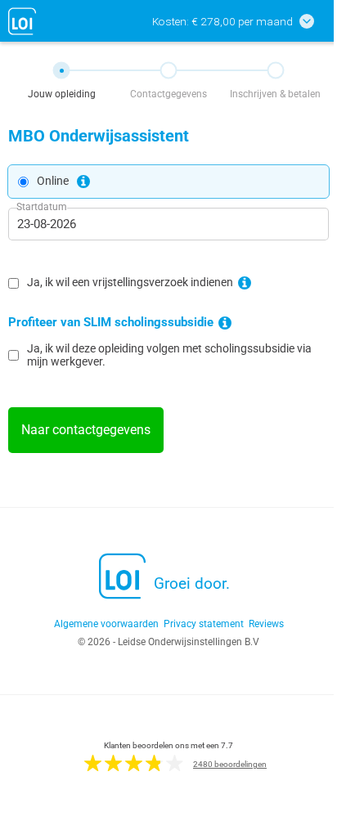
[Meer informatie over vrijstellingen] (244, 282)
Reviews (266, 624)
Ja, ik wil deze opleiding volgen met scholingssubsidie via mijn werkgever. (169, 355)
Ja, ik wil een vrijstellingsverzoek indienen (130, 282)
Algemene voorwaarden (106, 624)
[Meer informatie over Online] (83, 181)
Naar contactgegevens (86, 429)
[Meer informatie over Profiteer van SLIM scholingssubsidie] (224, 323)
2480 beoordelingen (230, 764)
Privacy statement (204, 624)
